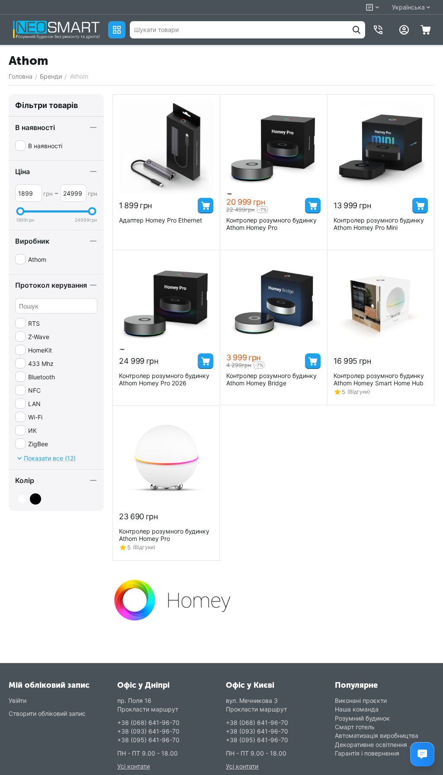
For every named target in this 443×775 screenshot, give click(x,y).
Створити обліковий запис (47, 713)
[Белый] (22, 499)
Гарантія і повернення (367, 753)
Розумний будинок (362, 718)
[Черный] (35, 499)
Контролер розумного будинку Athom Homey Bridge (271, 379)
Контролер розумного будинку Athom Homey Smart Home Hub (379, 379)
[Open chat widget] (422, 754)
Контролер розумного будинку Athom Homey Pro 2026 (164, 379)
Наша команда (357, 709)
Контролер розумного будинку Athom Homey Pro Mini (379, 223)
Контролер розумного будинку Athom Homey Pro (271, 223)
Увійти (17, 700)
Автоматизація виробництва (376, 735)
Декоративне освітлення (371, 744)
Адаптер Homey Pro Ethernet (160, 220)
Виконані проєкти (361, 700)
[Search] (356, 30)
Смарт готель (355, 727)
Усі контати (133, 766)
